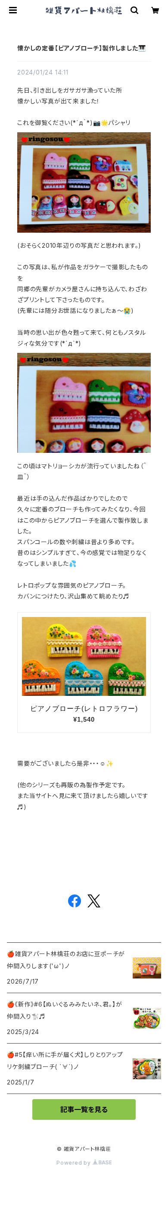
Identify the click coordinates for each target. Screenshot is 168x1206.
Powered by (74, 1162)
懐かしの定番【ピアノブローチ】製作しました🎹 (81, 48)
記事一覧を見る (84, 1109)
